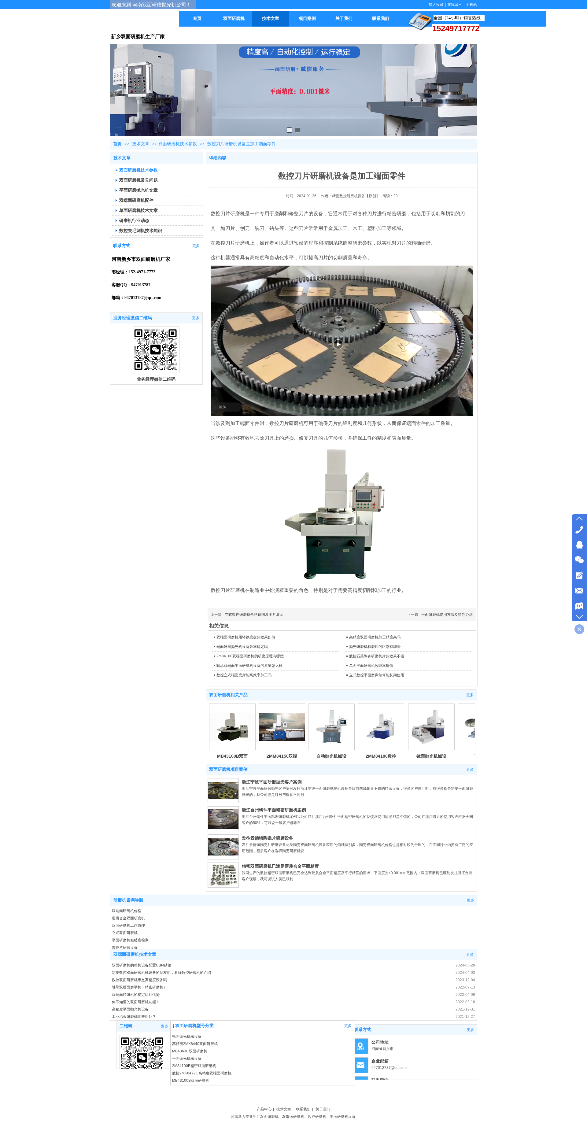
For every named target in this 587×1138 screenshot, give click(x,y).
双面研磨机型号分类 (194, 1025)
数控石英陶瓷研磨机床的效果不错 (376, 656)
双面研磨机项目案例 (228, 769)
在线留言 (454, 4)
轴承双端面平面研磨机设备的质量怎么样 (249, 665)
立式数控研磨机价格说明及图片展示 (254, 614)
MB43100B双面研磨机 (190, 1080)
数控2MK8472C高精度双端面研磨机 (201, 1073)
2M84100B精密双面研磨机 (194, 1066)
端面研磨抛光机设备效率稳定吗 (242, 647)
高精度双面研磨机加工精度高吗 (375, 637)
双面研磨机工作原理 (128, 925)
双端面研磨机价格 (126, 911)
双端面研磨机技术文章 (134, 954)
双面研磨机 (269, 1116)
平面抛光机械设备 (186, 1058)
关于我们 (323, 1109)
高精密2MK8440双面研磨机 (195, 1044)
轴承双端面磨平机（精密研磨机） (139, 987)
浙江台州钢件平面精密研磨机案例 (274, 809)
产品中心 (264, 1109)
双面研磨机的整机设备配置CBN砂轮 (141, 965)
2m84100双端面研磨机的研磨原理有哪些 (250, 656)
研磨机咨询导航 (128, 900)
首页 (117, 144)
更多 (470, 695)
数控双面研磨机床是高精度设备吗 (139, 980)
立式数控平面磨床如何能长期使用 (376, 675)
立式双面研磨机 (125, 933)
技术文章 (141, 144)
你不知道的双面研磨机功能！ (136, 1002)
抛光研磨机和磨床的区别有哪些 (375, 647)
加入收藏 (436, 4)
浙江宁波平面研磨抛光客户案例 (272, 781)
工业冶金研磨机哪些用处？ (134, 1016)
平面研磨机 (339, 1116)
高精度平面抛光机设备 (130, 1009)
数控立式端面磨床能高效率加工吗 (243, 675)
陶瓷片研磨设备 (125, 947)
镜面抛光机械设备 (186, 1036)
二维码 (126, 1026)
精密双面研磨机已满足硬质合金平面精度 (280, 866)
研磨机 (298, 1116)
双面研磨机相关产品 (228, 695)
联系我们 (303, 1109)
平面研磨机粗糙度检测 (130, 940)
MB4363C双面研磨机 (189, 1051)
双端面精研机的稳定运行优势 (136, 994)
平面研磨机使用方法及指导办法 (447, 614)
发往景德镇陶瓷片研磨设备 (267, 838)
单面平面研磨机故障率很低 (371, 665)
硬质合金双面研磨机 (128, 918)
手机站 (471, 4)
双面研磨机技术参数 (177, 144)
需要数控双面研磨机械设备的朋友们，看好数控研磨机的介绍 (161, 972)
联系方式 (362, 1029)
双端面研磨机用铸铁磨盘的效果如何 (245, 637)
